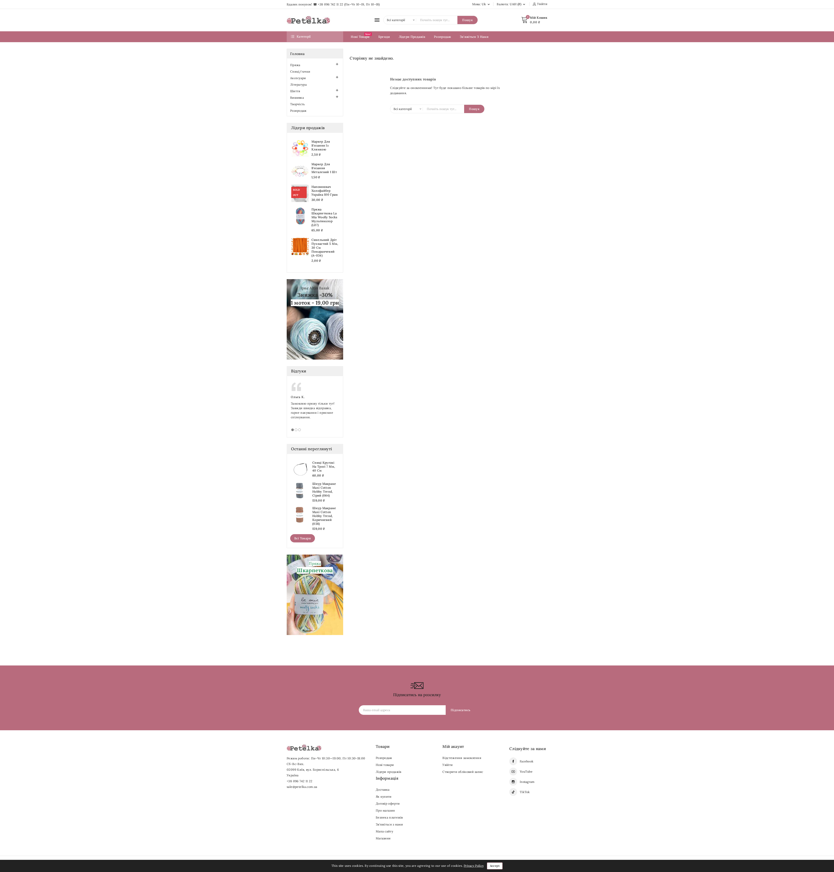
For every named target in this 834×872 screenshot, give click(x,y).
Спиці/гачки (300, 71)
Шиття (295, 91)
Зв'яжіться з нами (389, 824)
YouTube (526, 772)
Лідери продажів (388, 772)
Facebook (526, 761)
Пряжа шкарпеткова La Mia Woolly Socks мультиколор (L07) (324, 217)
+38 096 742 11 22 (330, 4)
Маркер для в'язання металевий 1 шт (324, 168)
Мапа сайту (384, 831)
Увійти (447, 765)
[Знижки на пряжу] (315, 319)
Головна (297, 54)
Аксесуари (298, 78)
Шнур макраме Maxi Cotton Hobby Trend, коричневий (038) (324, 516)
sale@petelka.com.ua (302, 787)
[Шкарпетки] (315, 595)
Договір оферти (388, 803)
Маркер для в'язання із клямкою (320, 145)
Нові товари (385, 765)
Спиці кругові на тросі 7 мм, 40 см (323, 466)
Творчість (297, 104)
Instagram (527, 782)
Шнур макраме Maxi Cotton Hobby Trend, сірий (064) (324, 489)
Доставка (382, 790)
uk (486, 4)
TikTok (525, 792)
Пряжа (295, 65)
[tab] (292, 429)
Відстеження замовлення (461, 758)
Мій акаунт (453, 746)
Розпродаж (298, 111)
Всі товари (302, 538)
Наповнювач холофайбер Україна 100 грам (324, 191)
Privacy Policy (474, 866)
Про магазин (385, 810)
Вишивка (297, 98)
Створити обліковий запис (462, 772)
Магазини (383, 838)
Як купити (384, 797)
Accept (495, 866)
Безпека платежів (389, 817)
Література (298, 85)
